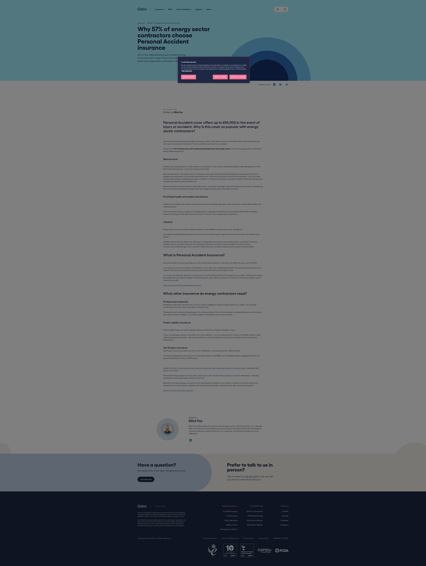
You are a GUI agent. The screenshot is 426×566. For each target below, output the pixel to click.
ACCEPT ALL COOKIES (238, 77)
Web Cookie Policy (187, 71)
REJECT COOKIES (220, 77)
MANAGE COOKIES (188, 77)
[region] (214, 70)
